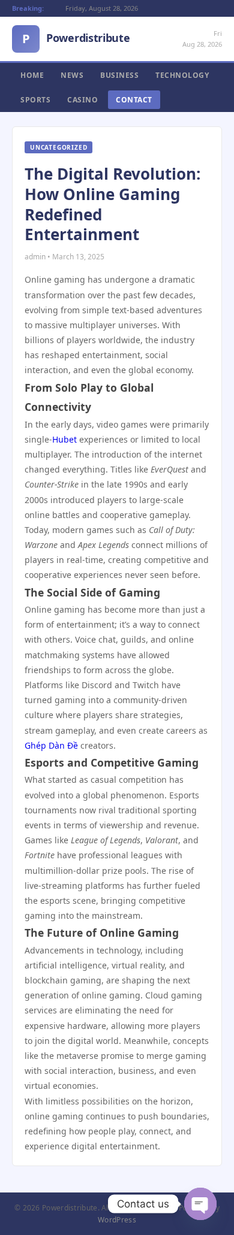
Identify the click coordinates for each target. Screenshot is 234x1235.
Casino (82, 100)
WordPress (117, 1220)
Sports (35, 100)
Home (32, 75)
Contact (134, 100)
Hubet (64, 439)
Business (119, 75)
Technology (182, 75)
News (72, 75)
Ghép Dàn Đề (51, 745)
